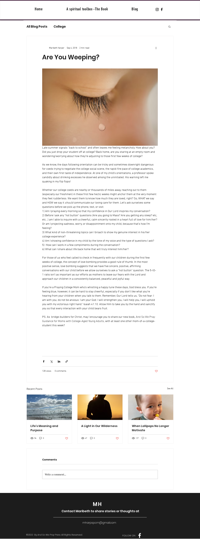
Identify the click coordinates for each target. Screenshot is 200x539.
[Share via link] (66, 361)
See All (170, 388)
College (60, 27)
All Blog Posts (37, 27)
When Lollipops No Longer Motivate (150, 428)
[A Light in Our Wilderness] (100, 407)
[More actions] (156, 48)
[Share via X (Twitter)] (51, 361)
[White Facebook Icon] (139, 535)
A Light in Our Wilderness (99, 426)
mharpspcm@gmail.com (99, 523)
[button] (169, 26)
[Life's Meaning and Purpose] (49, 407)
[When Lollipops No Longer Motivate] (150, 407)
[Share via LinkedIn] (59, 361)
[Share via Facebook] (43, 361)
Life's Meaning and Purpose (44, 428)
